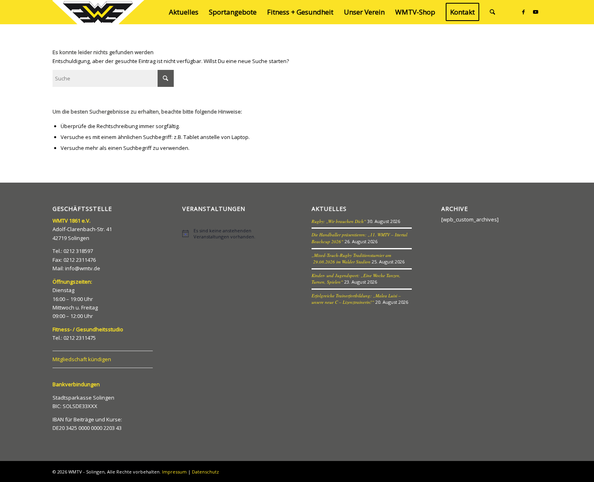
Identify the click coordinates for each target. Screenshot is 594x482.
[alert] (232, 233)
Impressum (174, 472)
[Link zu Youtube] (535, 12)
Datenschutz (205, 472)
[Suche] (492, 12)
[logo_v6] (99, 12)
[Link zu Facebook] (523, 12)
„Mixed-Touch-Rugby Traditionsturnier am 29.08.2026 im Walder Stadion (351, 258)
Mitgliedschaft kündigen (82, 359)
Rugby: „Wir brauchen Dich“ (339, 221)
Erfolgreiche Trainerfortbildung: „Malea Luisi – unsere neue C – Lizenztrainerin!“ (356, 299)
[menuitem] (184, 12)
